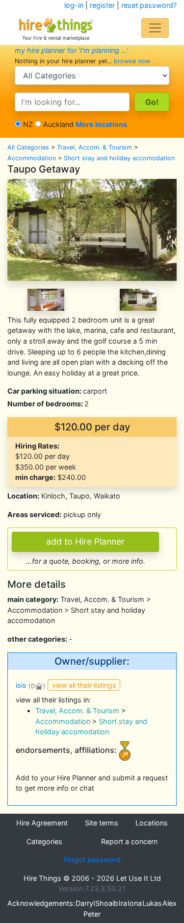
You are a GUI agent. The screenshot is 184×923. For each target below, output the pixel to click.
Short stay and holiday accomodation (119, 158)
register (102, 5)
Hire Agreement (42, 823)
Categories (44, 841)
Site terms (101, 823)
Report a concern (129, 841)
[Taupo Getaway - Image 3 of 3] (138, 299)
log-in (73, 5)
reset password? (149, 5)
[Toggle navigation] (155, 28)
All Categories (28, 147)
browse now (132, 61)
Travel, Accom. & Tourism (94, 147)
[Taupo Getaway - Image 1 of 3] (92, 229)
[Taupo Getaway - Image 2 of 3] (45, 299)
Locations (151, 823)
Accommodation (31, 158)
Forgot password (92, 859)
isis (21, 685)
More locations (101, 124)
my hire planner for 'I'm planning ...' (71, 50)
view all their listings (84, 685)
